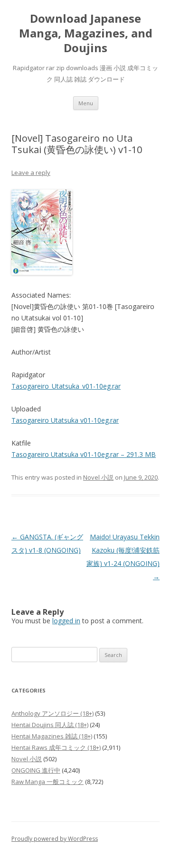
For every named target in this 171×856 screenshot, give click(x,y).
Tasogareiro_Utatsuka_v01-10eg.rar (66, 386)
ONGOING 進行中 (35, 770)
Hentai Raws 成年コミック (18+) (56, 747)
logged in (66, 620)
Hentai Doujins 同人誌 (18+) (49, 724)
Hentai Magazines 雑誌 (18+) (51, 736)
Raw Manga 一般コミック (47, 781)
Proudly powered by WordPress (54, 839)
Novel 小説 (98, 477)
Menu (85, 103)
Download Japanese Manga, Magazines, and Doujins (85, 33)
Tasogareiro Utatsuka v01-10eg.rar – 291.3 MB (83, 454)
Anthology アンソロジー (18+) (52, 713)
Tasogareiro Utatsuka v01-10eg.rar (65, 420)
